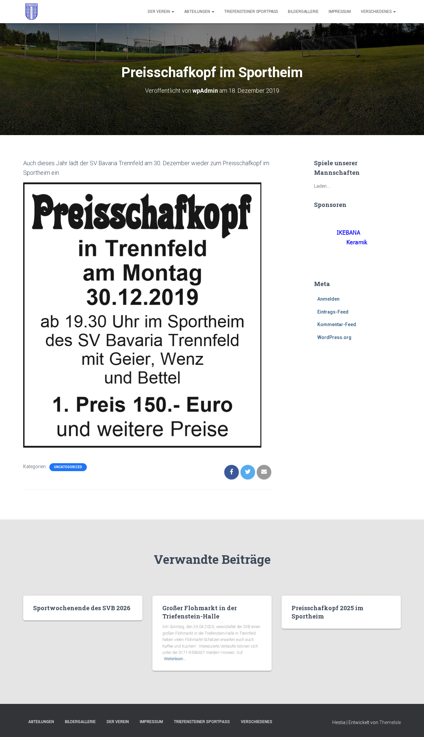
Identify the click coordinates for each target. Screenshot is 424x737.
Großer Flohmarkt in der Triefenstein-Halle (199, 612)
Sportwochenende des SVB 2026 (82, 608)
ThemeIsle (390, 722)
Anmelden (328, 299)
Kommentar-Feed (336, 324)
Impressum (340, 11)
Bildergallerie (303, 11)
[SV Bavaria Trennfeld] (31, 11)
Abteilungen (197, 11)
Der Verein (159, 11)
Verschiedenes (377, 11)
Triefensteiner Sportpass (251, 11)
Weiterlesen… (175, 659)
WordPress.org (334, 337)
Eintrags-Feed (332, 312)
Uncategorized (68, 467)
